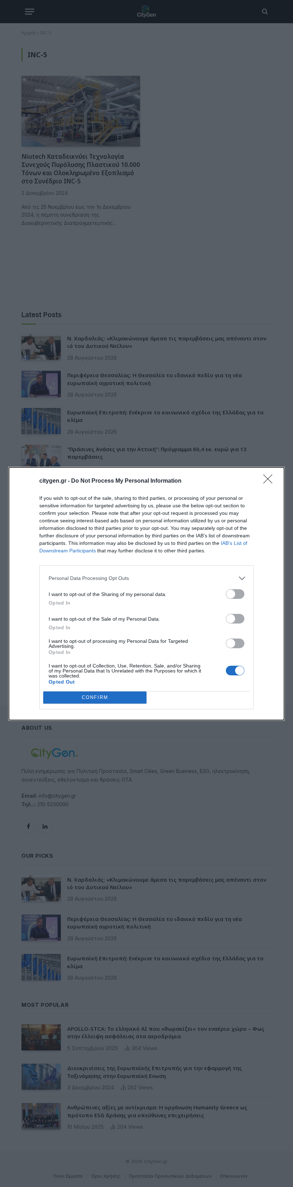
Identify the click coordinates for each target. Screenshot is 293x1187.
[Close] (270, 481)
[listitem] (146, 578)
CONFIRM (95, 697)
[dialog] (146, 593)
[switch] (235, 594)
